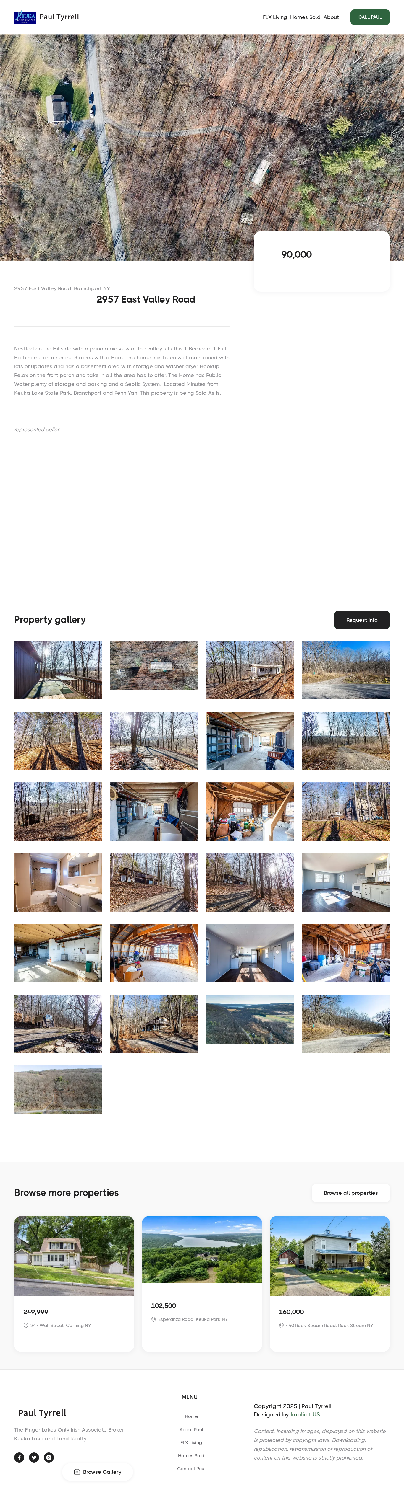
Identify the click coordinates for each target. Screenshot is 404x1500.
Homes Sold (305, 17)
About (331, 17)
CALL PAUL (370, 17)
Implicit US (305, 1414)
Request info (362, 620)
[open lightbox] (58, 670)
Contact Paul (191, 1468)
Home (191, 1416)
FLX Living (275, 17)
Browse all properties (351, 1193)
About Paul (191, 1429)
